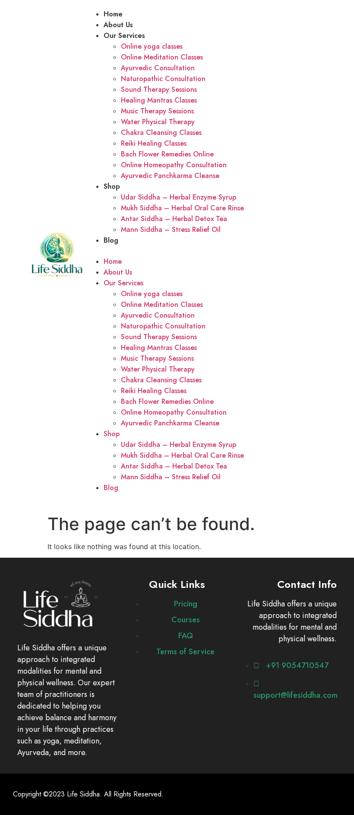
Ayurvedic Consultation (158, 68)
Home (113, 14)
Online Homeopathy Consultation (174, 165)
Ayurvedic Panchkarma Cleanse (170, 176)
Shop (112, 186)
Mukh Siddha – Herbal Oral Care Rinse (182, 208)
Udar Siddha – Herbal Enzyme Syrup (178, 197)
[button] (207, 251)
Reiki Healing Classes (153, 143)
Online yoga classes (152, 46)
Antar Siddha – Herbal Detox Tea (174, 219)
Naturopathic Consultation (163, 79)
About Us (118, 25)
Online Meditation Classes (162, 57)
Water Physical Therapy (158, 122)
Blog (111, 240)
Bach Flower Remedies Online (167, 154)
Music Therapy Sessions (157, 111)
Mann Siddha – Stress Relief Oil (171, 229)
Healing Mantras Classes (159, 100)
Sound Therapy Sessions (159, 89)
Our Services (124, 36)
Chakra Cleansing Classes (161, 132)
